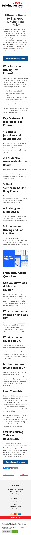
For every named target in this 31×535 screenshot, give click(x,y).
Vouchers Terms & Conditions (15, 489)
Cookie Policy (15, 493)
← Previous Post (8, 475)
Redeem (15, 504)
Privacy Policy (15, 508)
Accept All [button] (14, 531)
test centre (21, 323)
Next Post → (24, 475)
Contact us (15, 502)
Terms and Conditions (15, 491)
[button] (28, 5)
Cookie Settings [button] (6, 531)
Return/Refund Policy (15, 506)
